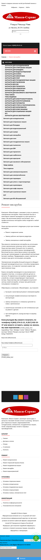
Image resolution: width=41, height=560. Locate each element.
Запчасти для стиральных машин (14, 122)
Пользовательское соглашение (12, 506)
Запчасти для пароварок (12, 178)
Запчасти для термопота (11, 152)
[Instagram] (26, 397)
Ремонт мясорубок (8, 468)
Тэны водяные (8, 168)
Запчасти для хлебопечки (12, 155)
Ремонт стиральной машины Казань (13, 463)
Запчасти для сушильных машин (14, 192)
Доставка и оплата (8, 441)
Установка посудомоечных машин (13, 487)
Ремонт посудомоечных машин (12, 465)
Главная (3, 57)
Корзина (21, 7)
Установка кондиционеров (11, 490)
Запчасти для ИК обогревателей (14, 198)
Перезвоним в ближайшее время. (12, 540)
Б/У (4, 195)
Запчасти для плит (9, 138)
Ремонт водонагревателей (10, 471)
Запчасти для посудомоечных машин (16, 142)
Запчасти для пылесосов (12, 145)
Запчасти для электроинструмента (15, 172)
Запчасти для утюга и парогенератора (16, 182)
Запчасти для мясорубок (12, 135)
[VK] (15, 397)
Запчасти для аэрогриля (11, 158)
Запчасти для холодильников (13, 118)
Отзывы (5, 444)
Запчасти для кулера (10, 132)
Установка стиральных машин (11, 481)
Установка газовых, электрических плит (14, 493)
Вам (9, 540)
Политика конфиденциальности (12, 503)
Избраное (14, 7)
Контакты (5, 450)
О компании (6, 447)
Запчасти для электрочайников (14, 175)
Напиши (22, 558)
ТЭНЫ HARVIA (8, 165)
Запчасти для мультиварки (12, 185)
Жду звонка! (3, 543)
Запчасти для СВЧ (9, 148)
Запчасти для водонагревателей (14, 128)
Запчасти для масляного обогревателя (16, 162)
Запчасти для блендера (11, 125)
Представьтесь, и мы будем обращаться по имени (15, 545)
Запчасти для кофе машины (13, 188)
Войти (28, 7)
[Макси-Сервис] (21, 16)
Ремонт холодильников (10, 460)
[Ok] (21, 397)
